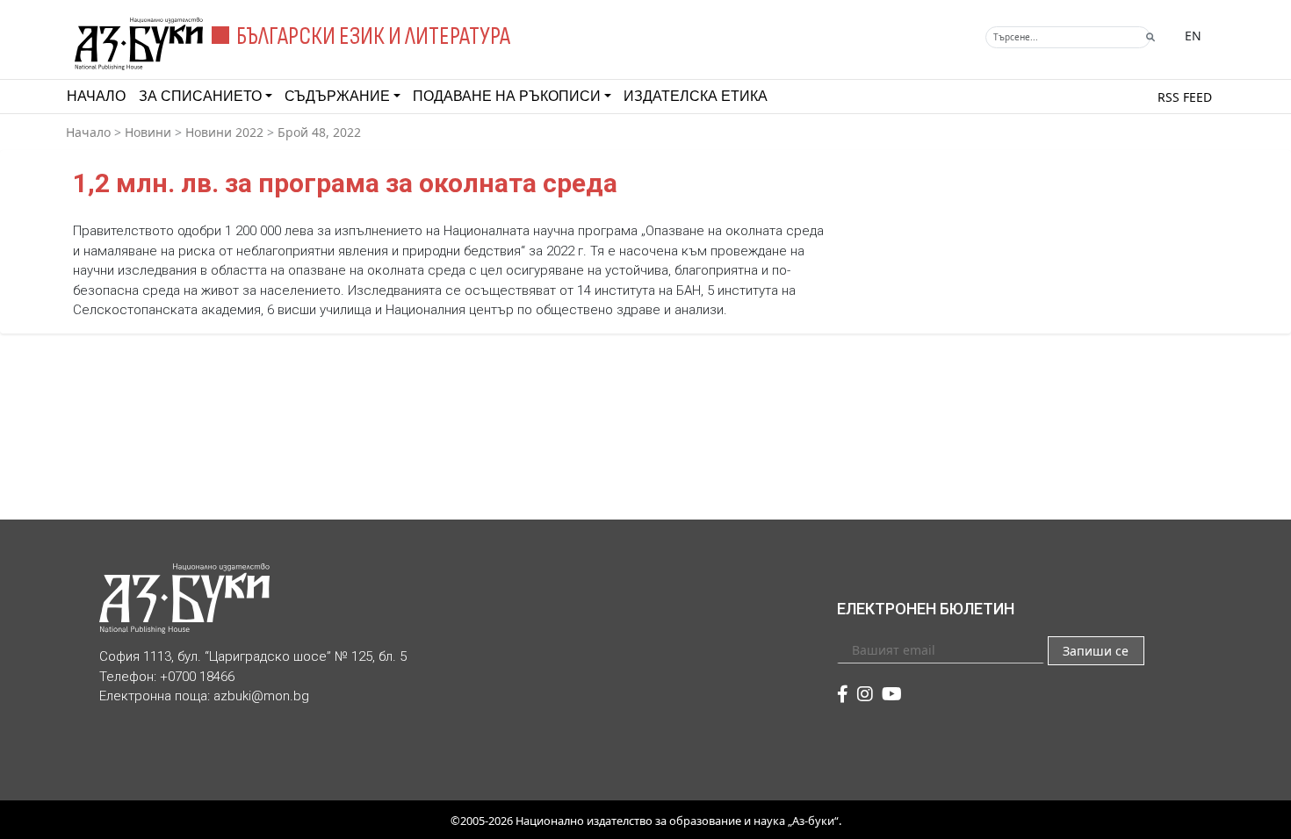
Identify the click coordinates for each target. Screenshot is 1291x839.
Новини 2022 (224, 132)
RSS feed (1185, 97)
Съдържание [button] (337, 96)
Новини (148, 132)
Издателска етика (696, 96)
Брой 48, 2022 (319, 132)
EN (1193, 35)
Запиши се (1096, 650)
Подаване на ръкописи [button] (507, 96)
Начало (96, 96)
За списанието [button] (200, 96)
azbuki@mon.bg (261, 696)
